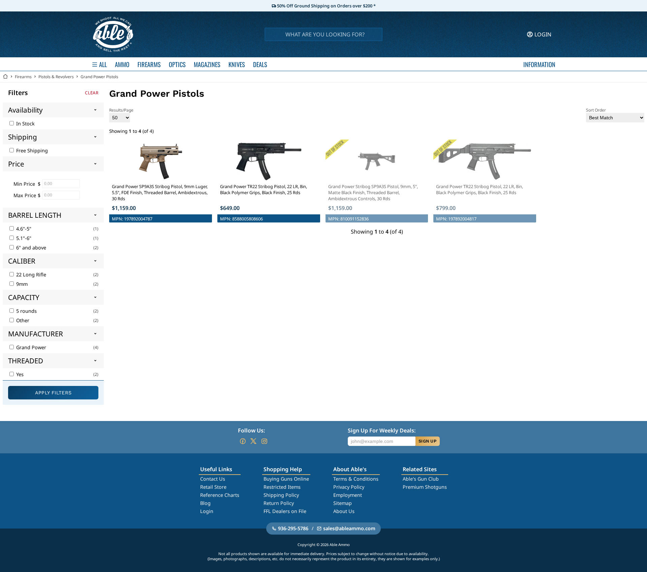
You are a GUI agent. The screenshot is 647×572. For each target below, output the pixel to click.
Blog (205, 503)
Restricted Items (282, 487)
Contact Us (212, 479)
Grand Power (30, 347)
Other (22, 320)
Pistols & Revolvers (56, 77)
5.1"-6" (23, 238)
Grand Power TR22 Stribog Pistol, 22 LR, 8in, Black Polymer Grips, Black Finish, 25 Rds (263, 189)
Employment (347, 495)
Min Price (24, 184)
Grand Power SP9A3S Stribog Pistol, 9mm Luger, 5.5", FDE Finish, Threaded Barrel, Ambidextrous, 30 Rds (160, 192)
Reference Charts (219, 495)
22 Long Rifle (30, 274)
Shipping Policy (281, 495)
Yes (19, 374)
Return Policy (279, 503)
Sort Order (596, 110)
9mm (21, 284)
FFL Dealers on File (285, 511)
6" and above (30, 247)
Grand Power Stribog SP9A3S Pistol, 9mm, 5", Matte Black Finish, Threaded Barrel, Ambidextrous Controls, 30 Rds (373, 192)
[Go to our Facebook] (242, 441)
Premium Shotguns (425, 487)
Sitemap (342, 503)
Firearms (23, 77)
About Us (344, 511)
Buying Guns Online (286, 479)
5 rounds (26, 311)
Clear (91, 93)
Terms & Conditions (355, 479)
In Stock (25, 123)
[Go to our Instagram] (264, 441)
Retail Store (213, 487)
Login (206, 511)
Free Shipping (31, 150)
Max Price (24, 195)
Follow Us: (251, 430)
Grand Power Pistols (99, 77)
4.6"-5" (23, 228)
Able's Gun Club (421, 479)
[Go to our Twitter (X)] (253, 441)
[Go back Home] (5, 77)
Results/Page (121, 110)
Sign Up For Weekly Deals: (381, 430)
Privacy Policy (348, 487)
